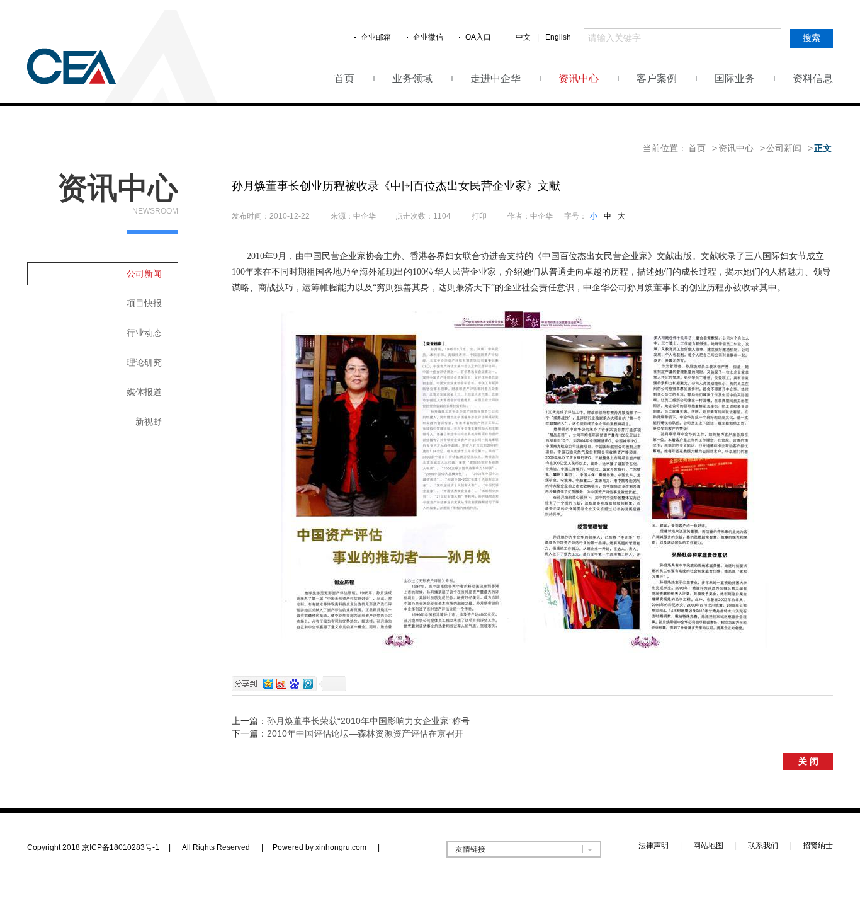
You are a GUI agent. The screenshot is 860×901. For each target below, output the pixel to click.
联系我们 (763, 845)
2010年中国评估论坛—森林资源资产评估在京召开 (365, 733)
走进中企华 (495, 78)
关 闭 (808, 761)
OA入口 (478, 37)
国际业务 (735, 78)
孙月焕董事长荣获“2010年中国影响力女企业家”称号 (368, 721)
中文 (523, 37)
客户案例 (657, 78)
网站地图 (708, 845)
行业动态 (144, 333)
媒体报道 (144, 392)
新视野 (148, 421)
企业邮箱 (376, 37)
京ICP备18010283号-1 (120, 847)
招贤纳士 (818, 845)
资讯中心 (578, 78)
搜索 (811, 38)
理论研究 (144, 362)
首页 (344, 78)
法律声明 (653, 845)
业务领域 (412, 78)
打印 (479, 216)
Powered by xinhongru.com (326, 847)
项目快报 (144, 303)
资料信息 (813, 78)
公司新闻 (783, 148)
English (558, 37)
